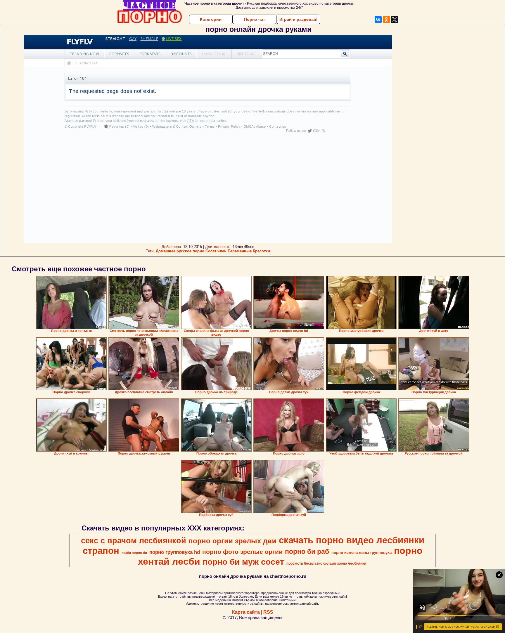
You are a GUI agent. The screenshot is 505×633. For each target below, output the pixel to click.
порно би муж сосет (243, 561)
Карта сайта (246, 612)
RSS (268, 612)
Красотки (261, 251)
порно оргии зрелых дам (232, 541)
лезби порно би (134, 552)
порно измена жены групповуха (361, 552)
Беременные (240, 251)
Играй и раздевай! (298, 19)
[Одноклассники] (386, 19)
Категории (211, 19)
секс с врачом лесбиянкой (133, 540)
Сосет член (215, 251)
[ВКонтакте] (378, 19)
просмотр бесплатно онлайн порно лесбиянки (326, 563)
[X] (394, 19)
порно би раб (307, 551)
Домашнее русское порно (180, 251)
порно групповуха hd (174, 552)
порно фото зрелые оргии (242, 551)
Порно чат (254, 19)
